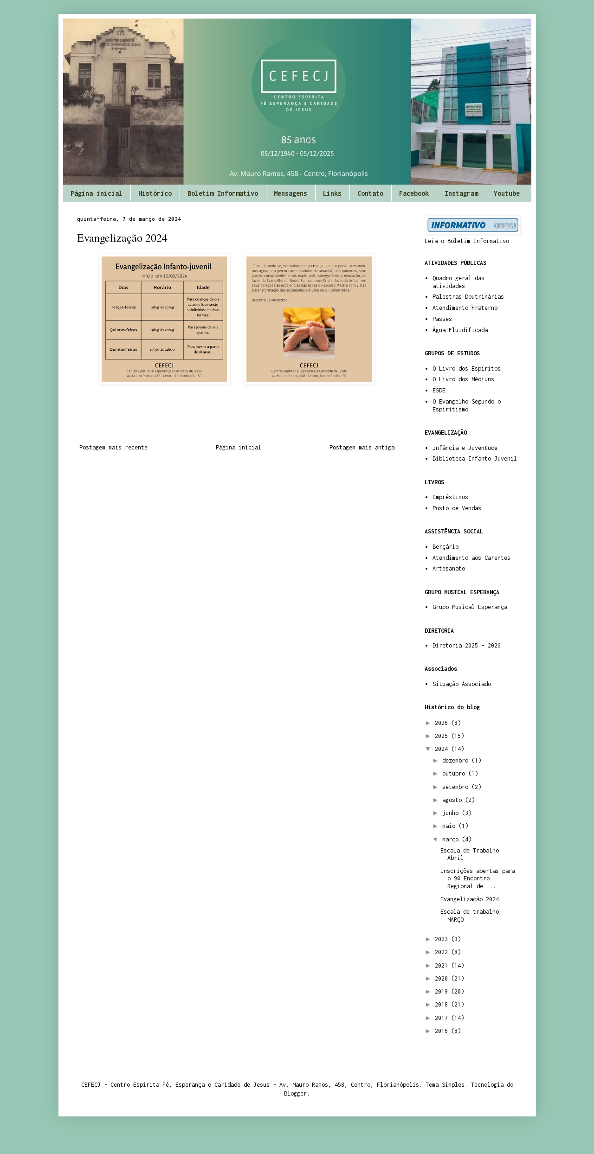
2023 (443, 939)
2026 (443, 722)
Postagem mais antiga (361, 447)
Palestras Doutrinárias (468, 296)
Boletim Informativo (222, 193)
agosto (453, 799)
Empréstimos (450, 497)
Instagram (461, 193)
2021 (443, 965)
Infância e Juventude (465, 447)
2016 (443, 1030)
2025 (443, 735)
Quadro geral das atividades (458, 282)
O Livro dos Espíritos (467, 368)
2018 (443, 1004)
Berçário (445, 546)
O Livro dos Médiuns (463, 379)
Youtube (507, 193)
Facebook (414, 193)
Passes (442, 318)
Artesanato (449, 568)
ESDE (439, 390)
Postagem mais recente (113, 447)
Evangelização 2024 (469, 899)
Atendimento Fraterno (465, 307)
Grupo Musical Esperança (470, 606)
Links (332, 193)
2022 (443, 952)
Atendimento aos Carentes (471, 557)
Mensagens (290, 193)
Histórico (155, 193)
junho (452, 812)
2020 (443, 978)
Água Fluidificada (460, 330)
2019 (443, 991)
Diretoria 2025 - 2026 (467, 645)
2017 (443, 1017)
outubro (455, 773)
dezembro (456, 760)
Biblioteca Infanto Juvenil (475, 458)
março (452, 839)
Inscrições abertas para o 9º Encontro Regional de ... (477, 878)
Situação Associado (462, 683)
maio (450, 825)
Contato (370, 193)
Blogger (295, 1093)
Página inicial (97, 193)
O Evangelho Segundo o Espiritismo (467, 405)
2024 (443, 748)
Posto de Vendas (457, 508)
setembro (456, 786)
